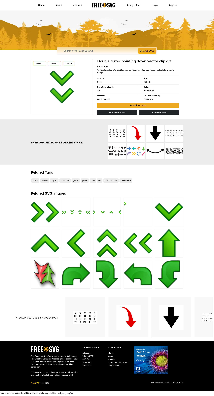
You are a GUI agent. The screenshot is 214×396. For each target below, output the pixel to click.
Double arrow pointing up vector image (107, 253)
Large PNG (117, 112)
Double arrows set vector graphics (45, 284)
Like (68, 64)
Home (41, 5)
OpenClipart (149, 99)
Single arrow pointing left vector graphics (76, 253)
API (152, 383)
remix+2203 (126, 180)
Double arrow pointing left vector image (138, 253)
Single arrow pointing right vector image (138, 221)
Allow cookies (65, 393)
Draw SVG (86, 362)
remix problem (111, 180)
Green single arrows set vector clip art (107, 221)
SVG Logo (86, 365)
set (99, 180)
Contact (77, 5)
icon (93, 180)
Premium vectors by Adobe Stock (57, 142)
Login (155, 5)
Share (38, 64)
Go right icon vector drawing (76, 284)
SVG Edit (86, 359)
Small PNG (159, 112)
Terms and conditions (163, 383)
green (84, 180)
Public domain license (117, 362)
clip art (45, 180)
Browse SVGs (147, 50)
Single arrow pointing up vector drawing (45, 253)
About (59, 5)
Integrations (134, 5)
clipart (54, 180)
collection (65, 180)
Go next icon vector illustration (107, 284)
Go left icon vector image (137, 285)
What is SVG (87, 356)
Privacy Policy (178, 383)
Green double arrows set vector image (76, 221)
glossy (75, 180)
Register (173, 5)
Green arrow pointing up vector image (168, 253)
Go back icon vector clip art (169, 284)
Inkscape (86, 353)
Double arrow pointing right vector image (45, 221)
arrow (35, 180)
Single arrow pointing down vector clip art (169, 221)
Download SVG (138, 105)
